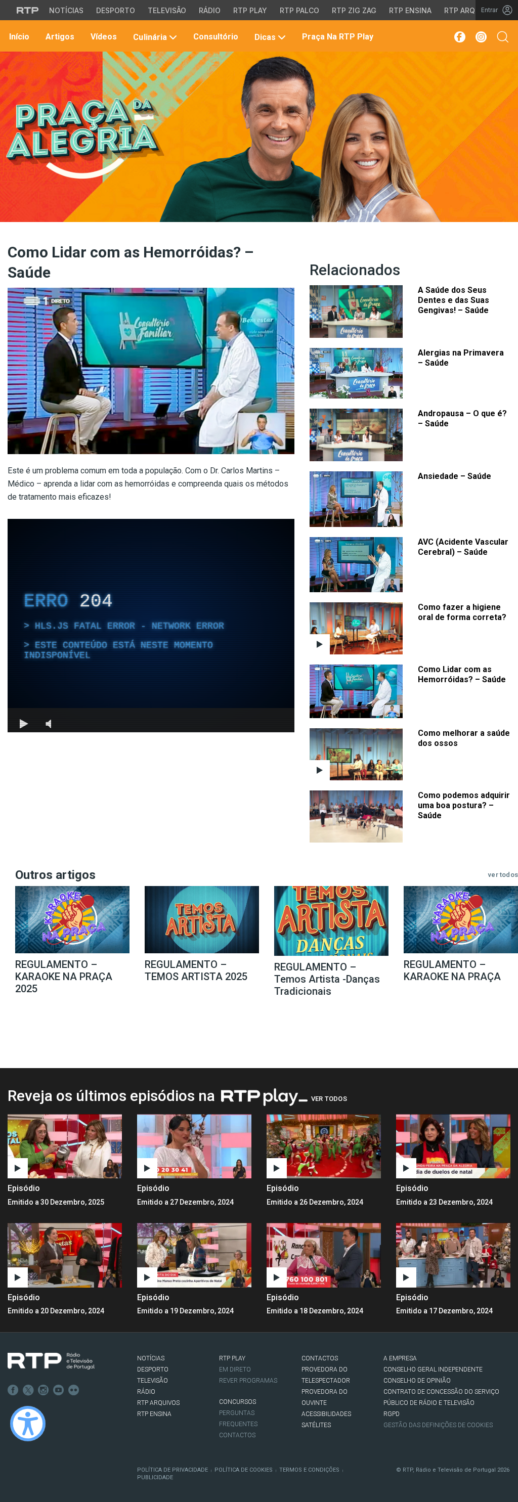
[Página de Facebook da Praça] (459, 36)
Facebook (13, 1390)
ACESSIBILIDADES (326, 1414)
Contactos (237, 1435)
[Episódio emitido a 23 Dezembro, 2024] (65, 1255)
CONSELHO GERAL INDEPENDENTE (433, 1369)
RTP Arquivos (470, 10)
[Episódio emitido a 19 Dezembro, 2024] (324, 1255)
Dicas (265, 37)
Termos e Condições (309, 1470)
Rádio (210, 10)
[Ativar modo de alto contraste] (28, 1423)
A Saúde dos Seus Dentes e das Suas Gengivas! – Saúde (453, 300)
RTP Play (250, 10)
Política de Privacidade (172, 1470)
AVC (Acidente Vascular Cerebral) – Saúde (463, 547)
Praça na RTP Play (336, 36)
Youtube (58, 1390)
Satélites (316, 1425)
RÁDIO (146, 1391)
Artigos (59, 36)
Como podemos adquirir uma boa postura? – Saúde (464, 805)
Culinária (149, 37)
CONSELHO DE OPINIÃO (417, 1380)
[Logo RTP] (51, 1361)
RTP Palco (299, 10)
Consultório (214, 36)
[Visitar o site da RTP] (28, 10)
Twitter (28, 1390)
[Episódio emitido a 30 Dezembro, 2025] (194, 1146)
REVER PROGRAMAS (248, 1380)
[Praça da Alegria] (84, 139)
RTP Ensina (410, 10)
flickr (73, 1390)
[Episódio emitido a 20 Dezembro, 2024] (194, 1255)
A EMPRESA (400, 1358)
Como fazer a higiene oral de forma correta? (462, 612)
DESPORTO (152, 1369)
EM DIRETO (235, 1369)
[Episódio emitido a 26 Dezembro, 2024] (453, 1146)
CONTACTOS (319, 1358)
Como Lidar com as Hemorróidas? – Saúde (462, 674)
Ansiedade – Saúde (454, 476)
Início (18, 36)
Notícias (66, 10)
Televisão (167, 10)
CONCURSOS (237, 1401)
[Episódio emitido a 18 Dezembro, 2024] (453, 1255)
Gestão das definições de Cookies (438, 1425)
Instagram (43, 1390)
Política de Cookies (243, 1470)
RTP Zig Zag (354, 10)
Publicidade (155, 1477)
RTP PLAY (232, 1358)
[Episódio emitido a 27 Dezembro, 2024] (324, 1146)
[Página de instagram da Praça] (481, 36)
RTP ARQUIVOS (158, 1402)
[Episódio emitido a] (65, 1146)
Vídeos (103, 36)
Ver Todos (329, 1098)
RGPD (391, 1414)
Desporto (115, 10)
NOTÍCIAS (150, 1358)
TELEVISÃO (152, 1380)
